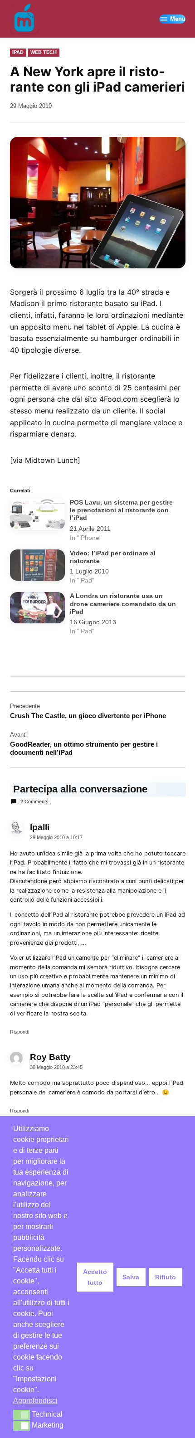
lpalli (39, 827)
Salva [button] (130, 1277)
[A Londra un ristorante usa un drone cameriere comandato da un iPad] (37, 609)
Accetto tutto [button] (95, 1277)
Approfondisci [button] (35, 1400)
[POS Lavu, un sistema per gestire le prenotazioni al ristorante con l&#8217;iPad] (37, 516)
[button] (21, 1415)
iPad (18, 52)
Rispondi (19, 1032)
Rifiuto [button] (165, 1277)
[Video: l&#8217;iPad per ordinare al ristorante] (37, 566)
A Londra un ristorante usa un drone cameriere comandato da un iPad (123, 604)
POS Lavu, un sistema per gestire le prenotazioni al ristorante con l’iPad (121, 510)
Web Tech (43, 52)
